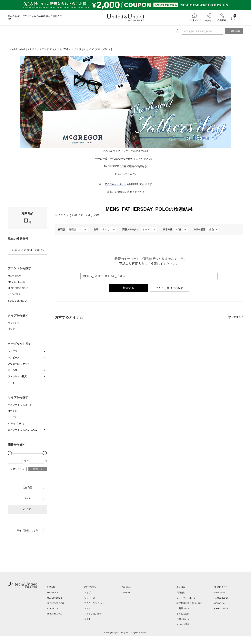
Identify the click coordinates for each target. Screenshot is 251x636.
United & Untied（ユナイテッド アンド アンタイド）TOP (38, 49)
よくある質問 (182, 614)
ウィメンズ (14, 323)
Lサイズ (12, 417)
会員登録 (221, 20)
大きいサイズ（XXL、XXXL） (27, 250)
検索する (38, 468)
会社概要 (180, 587)
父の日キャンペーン (115, 184)
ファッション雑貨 (93, 614)
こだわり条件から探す (169, 288)
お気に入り (241, 18)
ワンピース (89, 598)
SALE (27, 498)
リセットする (17, 468)
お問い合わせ (182, 619)
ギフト (87, 619)
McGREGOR (14, 275)
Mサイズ (12, 411)
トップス (88, 592)
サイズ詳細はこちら (27, 530)
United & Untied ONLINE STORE (125, 17)
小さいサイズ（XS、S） (21, 404)
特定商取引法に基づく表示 (189, 603)
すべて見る (234, 317)
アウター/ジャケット (94, 603)
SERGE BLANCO (17, 300)
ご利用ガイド (194, 20)
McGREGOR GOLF (18, 288)
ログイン (209, 20)
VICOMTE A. (14, 294)
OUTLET (27, 509)
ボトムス (88, 608)
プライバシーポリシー (187, 598)
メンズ (11, 329)
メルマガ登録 (182, 624)
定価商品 (27, 487)
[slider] (10, 453)
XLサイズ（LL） (16, 423)
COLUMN (126, 587)
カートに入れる (232, 17)
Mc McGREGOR (16, 282)
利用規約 (180, 592)
